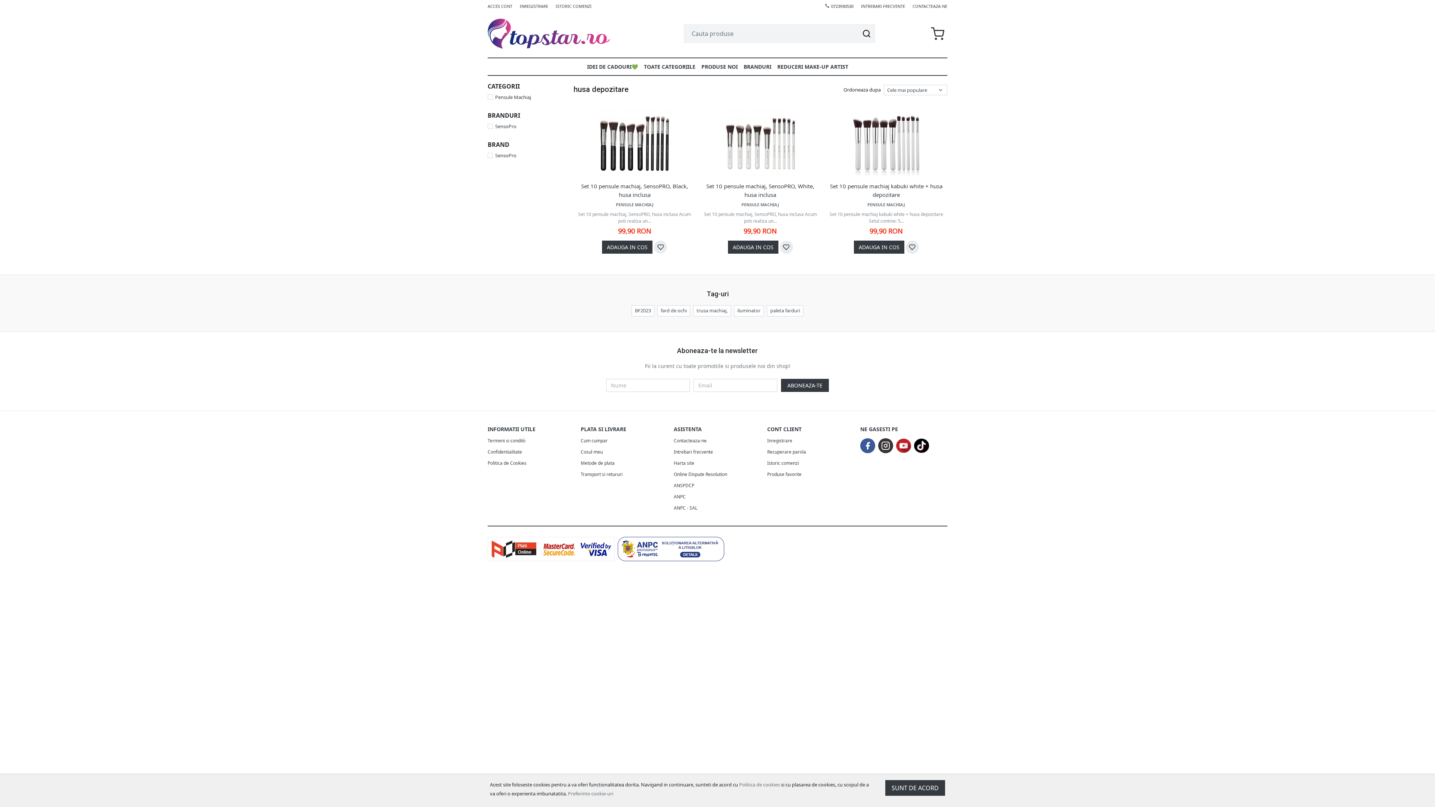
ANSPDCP (684, 485)
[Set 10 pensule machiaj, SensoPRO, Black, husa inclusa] (634, 143)
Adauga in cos (627, 247)
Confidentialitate (505, 452)
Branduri (757, 66)
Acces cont (500, 6)
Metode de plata (598, 463)
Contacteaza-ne (930, 6)
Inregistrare (534, 6)
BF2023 (643, 310)
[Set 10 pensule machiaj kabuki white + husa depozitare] (886, 143)
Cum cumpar (594, 440)
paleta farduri (785, 310)
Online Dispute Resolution (700, 474)
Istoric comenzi (574, 6)
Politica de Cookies (507, 463)
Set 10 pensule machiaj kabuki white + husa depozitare (886, 190)
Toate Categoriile (669, 66)
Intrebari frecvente (883, 6)
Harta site (684, 463)
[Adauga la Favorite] (660, 247)
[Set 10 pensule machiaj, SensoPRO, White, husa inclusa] (760, 143)
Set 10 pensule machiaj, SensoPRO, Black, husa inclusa (634, 190)
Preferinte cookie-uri (590, 793)
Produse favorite (784, 474)
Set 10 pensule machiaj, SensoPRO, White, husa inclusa (760, 190)
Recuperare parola (786, 452)
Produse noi (719, 66)
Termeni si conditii (506, 440)
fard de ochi (674, 310)
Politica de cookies (759, 784)
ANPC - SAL (685, 508)
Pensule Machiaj (513, 97)
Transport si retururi (602, 474)
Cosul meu (592, 452)
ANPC (680, 497)
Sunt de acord (915, 788)
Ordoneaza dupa (862, 89)
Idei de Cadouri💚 (612, 66)
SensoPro (505, 126)
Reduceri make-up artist (812, 66)
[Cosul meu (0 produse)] (937, 34)
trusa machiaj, (712, 310)
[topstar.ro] (558, 34)
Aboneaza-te (805, 385)
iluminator (748, 310)
